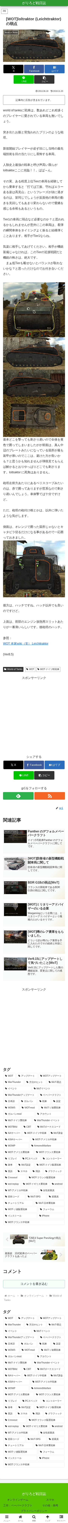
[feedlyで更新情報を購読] (18, 796)
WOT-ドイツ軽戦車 (49, 669)
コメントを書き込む (34, 1283)
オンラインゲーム (17, 1499)
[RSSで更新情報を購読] (49, 796)
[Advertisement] (34, 715)
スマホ (50, 1499)
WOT (31, 669)
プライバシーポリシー (34, 1510)
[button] (44, 79)
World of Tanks (14, 669)
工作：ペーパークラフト (17, 1505)
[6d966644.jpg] (34, 383)
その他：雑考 (50, 1505)
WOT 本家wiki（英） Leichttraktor (25, 643)
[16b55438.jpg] (34, 353)
